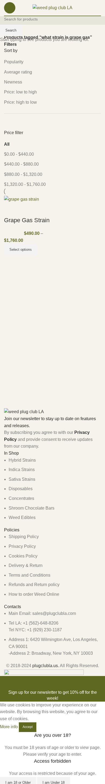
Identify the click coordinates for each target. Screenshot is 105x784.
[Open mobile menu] (9, 7)
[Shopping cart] (99, 7)
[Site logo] (52, 7)
